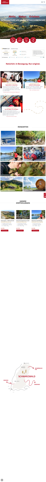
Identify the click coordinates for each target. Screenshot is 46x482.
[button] (2, 480)
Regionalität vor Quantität (11, 85)
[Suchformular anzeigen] (44, 2)
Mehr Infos (41, 57)
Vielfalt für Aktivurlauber (34, 85)
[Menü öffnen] (42, 2)
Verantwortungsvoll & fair (11, 107)
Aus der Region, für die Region (11, 109)
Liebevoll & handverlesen (11, 83)
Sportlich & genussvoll (34, 83)
